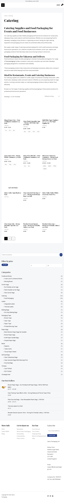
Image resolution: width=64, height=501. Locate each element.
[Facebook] (48, 496)
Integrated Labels (9, 304)
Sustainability (21, 436)
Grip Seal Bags (8, 363)
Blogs (3, 434)
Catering (4, 296)
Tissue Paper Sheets (10, 352)
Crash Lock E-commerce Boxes (13, 278)
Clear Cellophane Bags (11, 357)
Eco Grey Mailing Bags (10, 312)
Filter (5, 264)
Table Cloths (8, 349)
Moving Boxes (8, 281)
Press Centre (20, 438)
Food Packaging (9, 298)
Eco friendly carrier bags (11, 287)
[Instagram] (50, 496)
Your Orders (35, 431)
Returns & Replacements (39, 436)
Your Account (36, 429)
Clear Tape (7, 321)
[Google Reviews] (52, 496)
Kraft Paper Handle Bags (11, 337)
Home (5, 15)
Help (33, 438)
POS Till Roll (7, 371)
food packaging (10, 61)
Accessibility (20, 434)
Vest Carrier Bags (9, 293)
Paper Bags (5, 329)
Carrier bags (5, 284)
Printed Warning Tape (10, 326)
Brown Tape (8, 318)
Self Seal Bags (6, 355)
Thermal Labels (8, 307)
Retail (3, 343)
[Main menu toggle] (3, 5)
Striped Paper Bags (10, 340)
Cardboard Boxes (7, 276)
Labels (3, 301)
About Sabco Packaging (24, 431)
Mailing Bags (5, 310)
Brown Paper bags (9, 335)
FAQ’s (3, 429)
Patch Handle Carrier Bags (12, 290)
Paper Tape (7, 323)
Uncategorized (6, 374)
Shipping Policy (36, 434)
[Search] (61, 254)
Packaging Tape (6, 315)
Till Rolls (4, 366)
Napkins (6, 346)
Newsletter (20, 429)
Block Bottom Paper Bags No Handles (15, 332)
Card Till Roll (8, 368)
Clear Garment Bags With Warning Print (16, 360)
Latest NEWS (5, 431)
